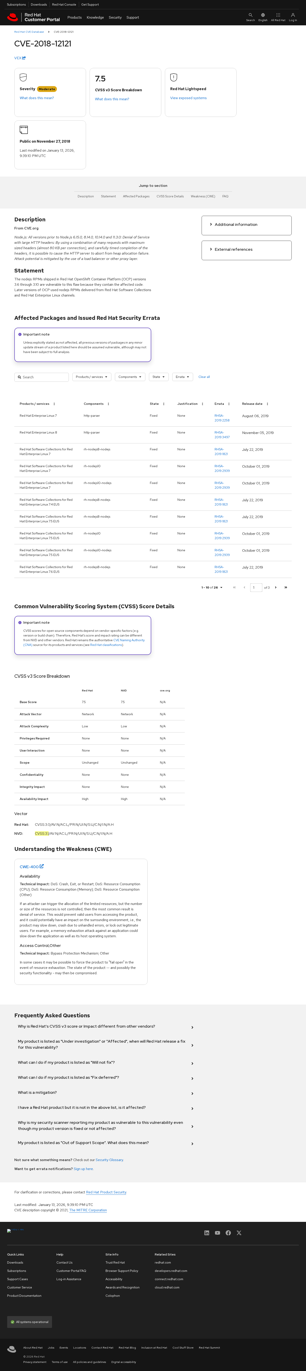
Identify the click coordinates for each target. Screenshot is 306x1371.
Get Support (90, 4)
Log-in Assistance (68, 1279)
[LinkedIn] (206, 1234)
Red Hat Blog (127, 1347)
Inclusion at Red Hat (154, 1347)
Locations (79, 1347)
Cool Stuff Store (183, 1347)
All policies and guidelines (89, 1362)
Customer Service (19, 1287)
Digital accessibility (123, 1362)
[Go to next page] (276, 587)
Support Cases (17, 1279)
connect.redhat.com (169, 1279)
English (263, 20)
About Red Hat (33, 1347)
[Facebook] (228, 1234)
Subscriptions (16, 4)
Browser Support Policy (122, 1271)
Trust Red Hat (115, 1262)
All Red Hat (278, 20)
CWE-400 (29, 866)
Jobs (51, 1347)
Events (64, 1347)
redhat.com (163, 1262)
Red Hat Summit (209, 1347)
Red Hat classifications (106, 645)
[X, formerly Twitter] (239, 1234)
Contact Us (64, 1262)
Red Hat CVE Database (29, 32)
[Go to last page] (286, 587)
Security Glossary (109, 1159)
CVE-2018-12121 (63, 32)
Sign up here (83, 1168)
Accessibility (114, 1279)
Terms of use (60, 1362)
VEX (18, 58)
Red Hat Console (64, 4)
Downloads (39, 4)
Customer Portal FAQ (71, 1271)
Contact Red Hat (102, 1347)
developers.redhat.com (171, 1271)
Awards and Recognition (123, 1287)
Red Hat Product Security (106, 1192)
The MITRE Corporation (88, 1210)
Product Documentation (24, 1296)
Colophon (113, 1296)
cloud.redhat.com (167, 1287)
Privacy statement (34, 1362)
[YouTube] (217, 1234)
